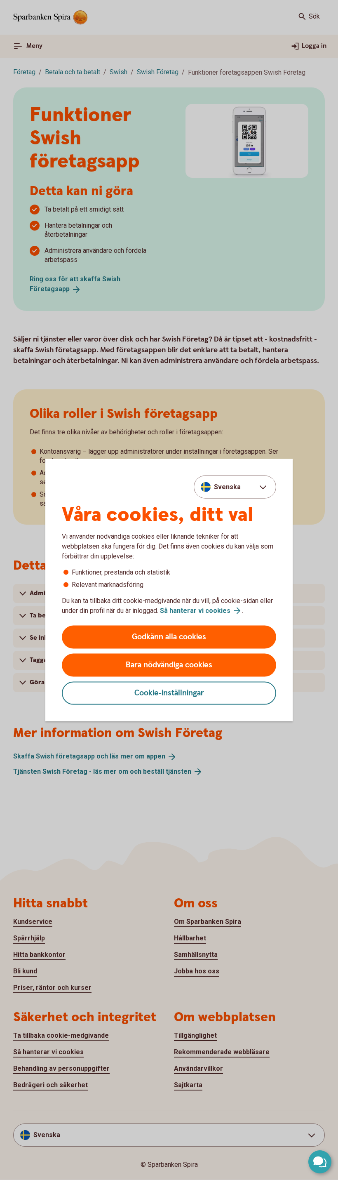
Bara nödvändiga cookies (169, 665)
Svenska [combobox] (227, 486)
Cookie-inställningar (169, 693)
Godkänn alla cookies (169, 637)
